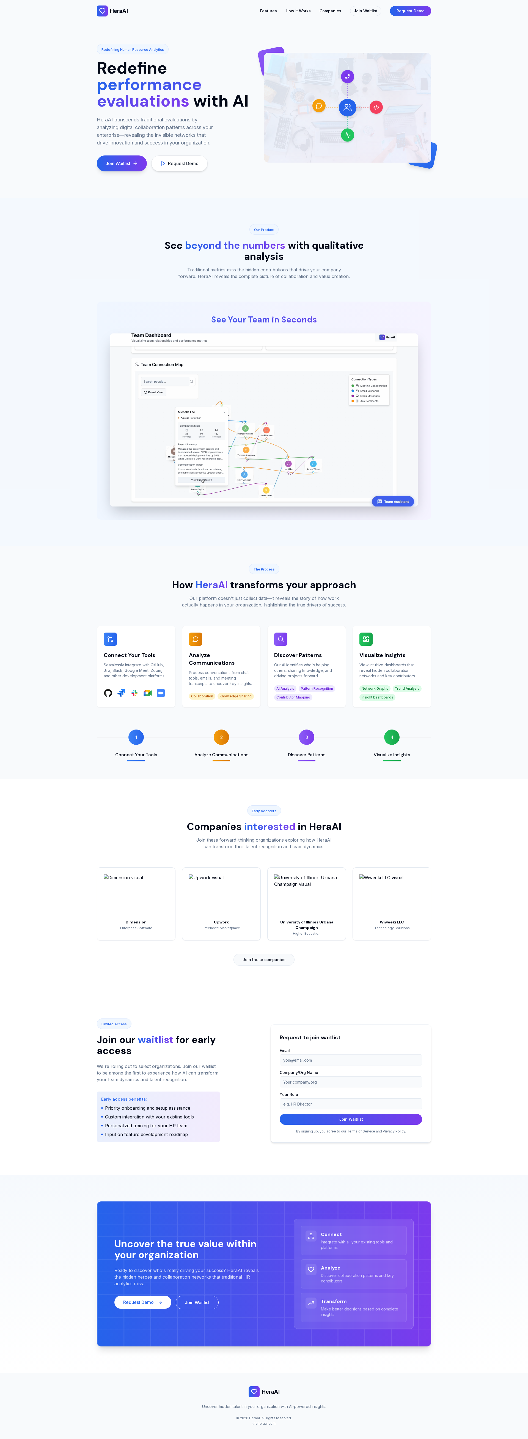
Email (285, 1050)
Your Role (289, 1094)
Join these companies (264, 959)
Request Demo (411, 11)
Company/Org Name (299, 1072)
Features (268, 11)
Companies (330, 11)
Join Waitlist (366, 11)
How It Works (298, 11)
